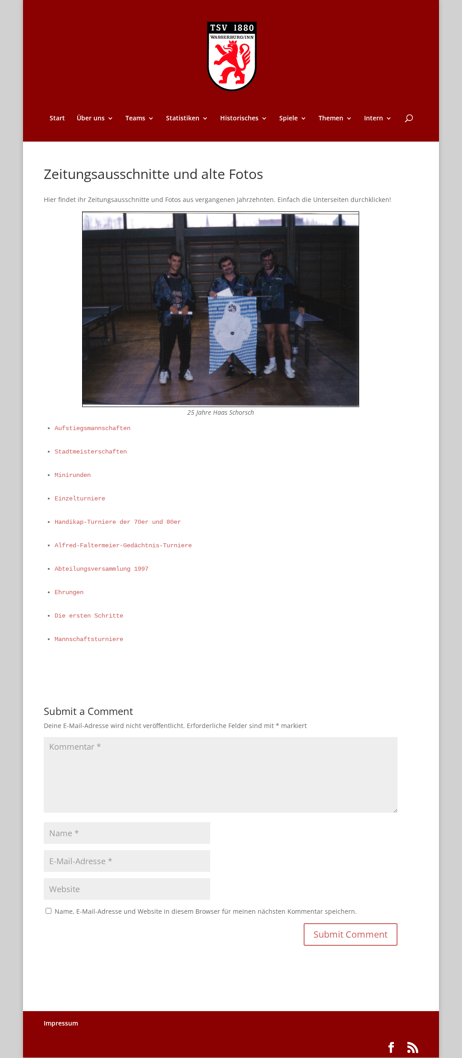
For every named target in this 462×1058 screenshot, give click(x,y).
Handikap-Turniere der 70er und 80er (118, 522)
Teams (135, 118)
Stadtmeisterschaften (91, 451)
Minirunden (73, 475)
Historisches (239, 118)
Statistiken (182, 118)
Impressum (61, 1023)
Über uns (91, 118)
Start (57, 118)
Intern (373, 118)
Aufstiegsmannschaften (92, 428)
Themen (331, 118)
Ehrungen (69, 592)
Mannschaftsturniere (89, 639)
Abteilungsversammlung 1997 (101, 569)
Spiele (288, 118)
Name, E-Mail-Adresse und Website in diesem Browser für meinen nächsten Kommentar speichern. (206, 911)
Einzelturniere (80, 498)
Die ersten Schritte (89, 615)
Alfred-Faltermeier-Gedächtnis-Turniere (123, 545)
